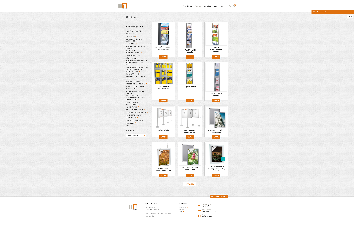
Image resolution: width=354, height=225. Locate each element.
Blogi (216, 6)
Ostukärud (130, 36)
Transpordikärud (133, 55)
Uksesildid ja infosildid (135, 120)
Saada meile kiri (221, 196)
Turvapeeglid (131, 118)
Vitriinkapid (130, 34)
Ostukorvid (130, 44)
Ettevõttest (187, 6)
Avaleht (127, 17)
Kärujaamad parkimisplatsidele (133, 52)
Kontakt (224, 6)
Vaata (163, 57)
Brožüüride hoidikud (134, 81)
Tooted (198, 6)
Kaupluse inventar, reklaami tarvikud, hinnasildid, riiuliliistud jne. (137, 69)
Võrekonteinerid (132, 58)
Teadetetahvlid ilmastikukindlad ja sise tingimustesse (135, 98)
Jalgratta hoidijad (133, 115)
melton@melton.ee (209, 211)
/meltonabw (207, 217)
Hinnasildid (130, 123)
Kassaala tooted (132, 74)
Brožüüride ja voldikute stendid (135, 77)
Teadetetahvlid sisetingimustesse (133, 103)
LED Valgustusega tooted (136, 112)
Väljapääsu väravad (133, 31)
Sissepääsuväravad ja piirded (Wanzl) (137, 47)
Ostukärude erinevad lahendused (134, 40)
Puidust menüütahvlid (134, 110)
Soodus (207, 6)
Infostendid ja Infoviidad (136, 84)
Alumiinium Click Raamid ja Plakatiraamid (136, 87)
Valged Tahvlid (132, 107)
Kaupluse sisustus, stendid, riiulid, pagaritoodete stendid (136, 63)
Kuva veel (189, 184)
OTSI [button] (350, 16)
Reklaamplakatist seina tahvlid (135, 92)
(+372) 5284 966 (207, 206)
